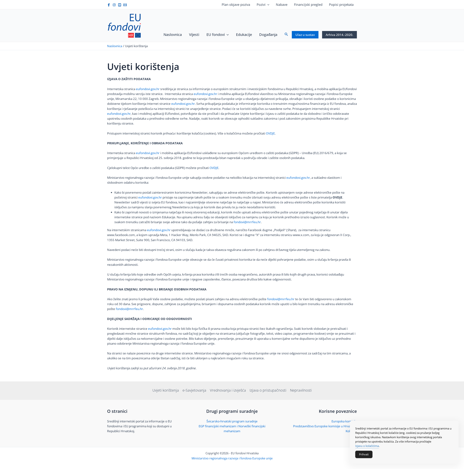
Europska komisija (344, 421)
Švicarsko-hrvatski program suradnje (232, 421)
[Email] (125, 5)
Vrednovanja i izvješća (228, 390)
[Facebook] (108, 5)
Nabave (281, 4)
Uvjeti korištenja (165, 390)
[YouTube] (119, 5)
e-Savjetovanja (194, 390)
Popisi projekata (341, 4)
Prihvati (364, 454)
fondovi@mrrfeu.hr (247, 222)
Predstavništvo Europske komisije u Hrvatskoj (325, 426)
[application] (267, 4)
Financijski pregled (308, 4)
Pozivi (261, 4)
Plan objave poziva (236, 4)
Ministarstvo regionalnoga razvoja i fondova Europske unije (232, 458)
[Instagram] (114, 5)
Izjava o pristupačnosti (268, 390)
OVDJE (270, 133)
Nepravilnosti (301, 390)
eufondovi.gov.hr (148, 89)
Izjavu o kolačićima (367, 446)
